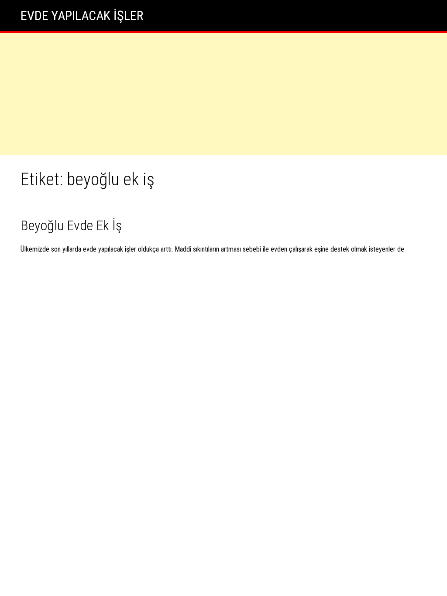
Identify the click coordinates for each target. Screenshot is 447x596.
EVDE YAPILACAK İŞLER (82, 15)
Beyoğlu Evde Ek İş (71, 225)
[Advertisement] (223, 94)
